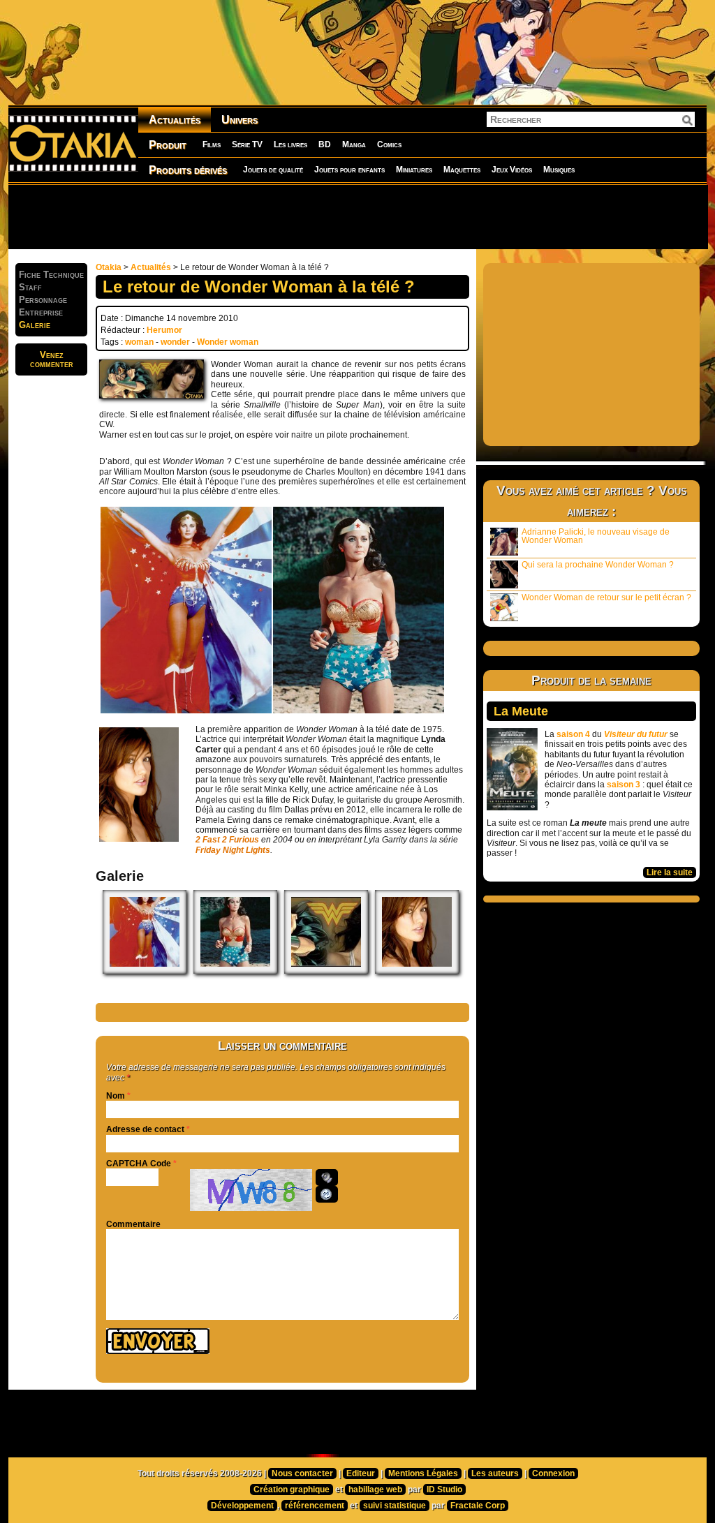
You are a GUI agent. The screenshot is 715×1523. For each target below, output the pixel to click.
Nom (115, 1096)
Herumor (164, 330)
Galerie (34, 324)
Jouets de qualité (273, 169)
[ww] (326, 971)
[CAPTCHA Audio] (327, 1177)
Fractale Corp (477, 1505)
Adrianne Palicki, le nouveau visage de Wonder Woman (596, 536)
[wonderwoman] (144, 971)
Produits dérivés (188, 170)
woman (139, 342)
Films (211, 144)
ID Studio (444, 1489)
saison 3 (623, 784)
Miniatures (414, 169)
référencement (314, 1505)
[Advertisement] (357, 216)
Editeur (360, 1473)
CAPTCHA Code (138, 1163)
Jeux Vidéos (512, 169)
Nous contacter (302, 1473)
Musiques (559, 169)
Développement (242, 1505)
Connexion (553, 1473)
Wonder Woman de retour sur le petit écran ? (606, 597)
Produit (167, 145)
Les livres (290, 144)
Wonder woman (227, 342)
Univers (239, 120)
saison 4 (573, 734)
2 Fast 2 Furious (227, 840)
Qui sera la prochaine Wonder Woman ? (598, 565)
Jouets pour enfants (349, 169)
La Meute (521, 711)
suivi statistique (394, 1505)
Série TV (247, 144)
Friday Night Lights (233, 850)
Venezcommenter (51, 359)
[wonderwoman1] (235, 971)
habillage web (375, 1489)
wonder (175, 342)
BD (324, 144)
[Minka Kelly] (417, 971)
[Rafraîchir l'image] (327, 1194)
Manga (354, 144)
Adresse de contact (145, 1129)
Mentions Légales (423, 1473)
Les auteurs (495, 1473)
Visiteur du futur (636, 734)
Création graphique (291, 1489)
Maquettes (461, 169)
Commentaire (133, 1224)
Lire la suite (670, 872)
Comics (389, 144)
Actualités (174, 120)
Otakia (108, 267)
